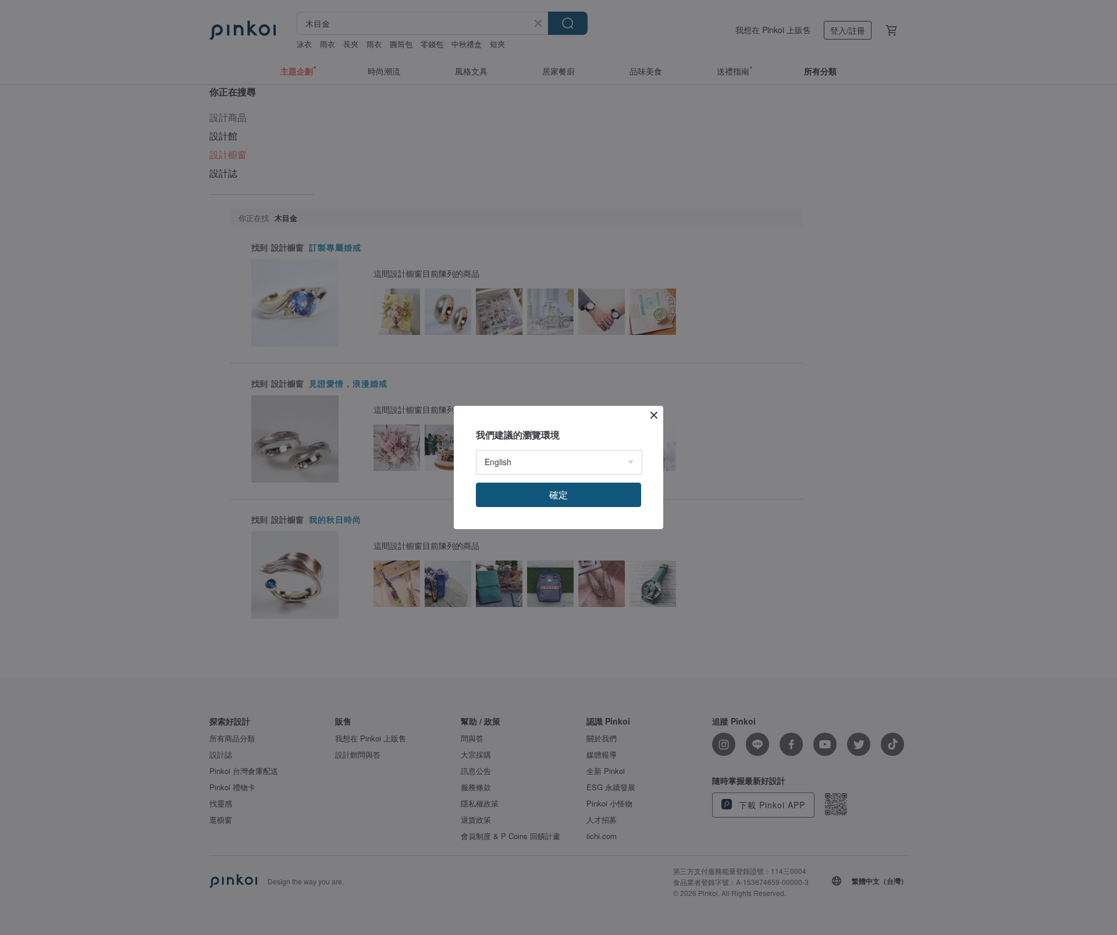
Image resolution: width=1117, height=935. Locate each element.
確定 (558, 494)
